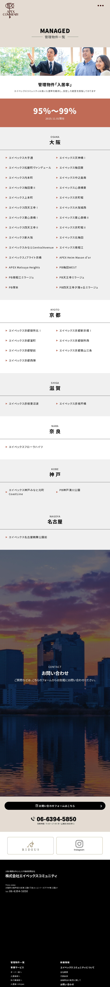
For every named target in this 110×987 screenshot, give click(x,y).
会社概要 (64, 972)
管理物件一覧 (18, 962)
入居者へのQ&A (17, 984)
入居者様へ (15, 976)
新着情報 (65, 962)
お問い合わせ (67, 984)
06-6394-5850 (56, 819)
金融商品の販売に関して (70, 980)
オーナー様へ (16, 972)
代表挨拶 (64, 976)
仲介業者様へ (16, 980)
